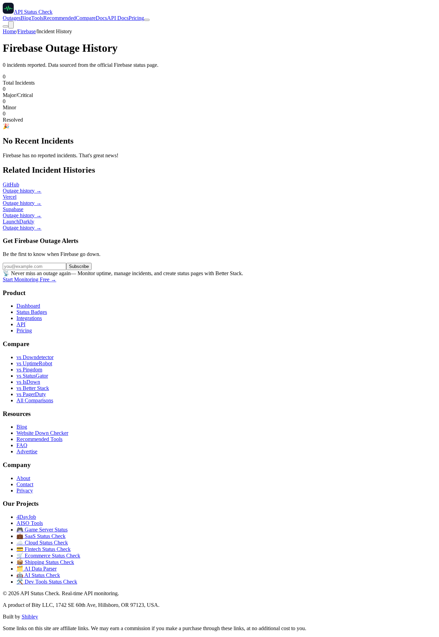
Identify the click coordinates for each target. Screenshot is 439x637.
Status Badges (31, 312)
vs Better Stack (32, 388)
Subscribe (79, 266)
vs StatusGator (32, 376)
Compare (86, 18)
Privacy (24, 490)
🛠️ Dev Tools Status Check (46, 582)
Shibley (30, 617)
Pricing (136, 18)
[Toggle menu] (11, 24)
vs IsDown (28, 382)
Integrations (29, 318)
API (20, 324)
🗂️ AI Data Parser (36, 569)
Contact (24, 484)
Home (9, 31)
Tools (37, 18)
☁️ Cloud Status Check (42, 543)
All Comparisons (34, 400)
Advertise (26, 451)
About (23, 478)
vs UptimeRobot (34, 363)
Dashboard (28, 306)
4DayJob (26, 517)
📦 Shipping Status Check (45, 562)
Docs (101, 18)
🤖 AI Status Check (38, 575)
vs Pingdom (29, 369)
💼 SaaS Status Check (41, 536)
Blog (26, 18)
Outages (12, 18)
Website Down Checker (42, 433)
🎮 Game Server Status (42, 529)
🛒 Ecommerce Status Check (48, 556)
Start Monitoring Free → (29, 279)
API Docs (118, 18)
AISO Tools (29, 523)
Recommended (59, 18)
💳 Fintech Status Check (43, 549)
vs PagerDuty (31, 394)
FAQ (21, 445)
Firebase (26, 31)
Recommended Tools (39, 439)
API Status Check (33, 12)
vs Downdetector (35, 357)
